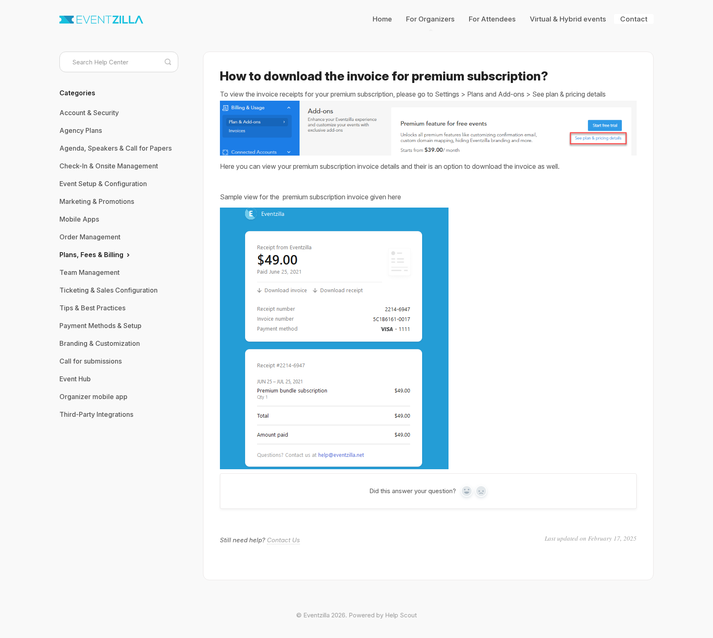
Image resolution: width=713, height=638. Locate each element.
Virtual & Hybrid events (568, 19)
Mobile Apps (79, 219)
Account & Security (89, 113)
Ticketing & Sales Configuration (108, 290)
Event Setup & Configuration (103, 184)
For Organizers (430, 19)
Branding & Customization (99, 343)
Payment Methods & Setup (100, 325)
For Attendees (492, 19)
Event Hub (75, 379)
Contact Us (283, 540)
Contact (633, 19)
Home (382, 19)
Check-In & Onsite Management (108, 166)
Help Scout (401, 615)
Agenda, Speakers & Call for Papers (115, 148)
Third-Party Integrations (96, 414)
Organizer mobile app (93, 396)
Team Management (89, 272)
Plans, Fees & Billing (92, 254)
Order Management (89, 237)
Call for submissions (90, 361)
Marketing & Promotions (96, 201)
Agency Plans (80, 130)
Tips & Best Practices (92, 308)
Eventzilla (316, 615)
